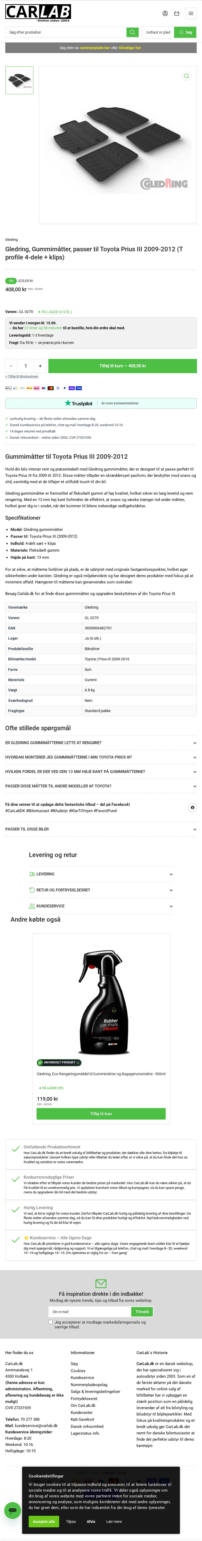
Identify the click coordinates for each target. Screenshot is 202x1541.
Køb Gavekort (82, 1419)
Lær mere (114, 1521)
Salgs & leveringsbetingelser (95, 1391)
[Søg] (132, 32)
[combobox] (72, 32)
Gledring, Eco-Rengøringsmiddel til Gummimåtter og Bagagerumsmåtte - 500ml (101, 1074)
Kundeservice (82, 1377)
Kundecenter (82, 1412)
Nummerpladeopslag (89, 1384)
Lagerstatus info (85, 1433)
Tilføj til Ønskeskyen (23, 376)
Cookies (78, 1370)
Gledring (11, 240)
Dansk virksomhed (87, 1426)
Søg (74, 1363)
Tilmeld (142, 1311)
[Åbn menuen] (191, 13)
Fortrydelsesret (84, 1398)
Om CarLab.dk (83, 1405)
